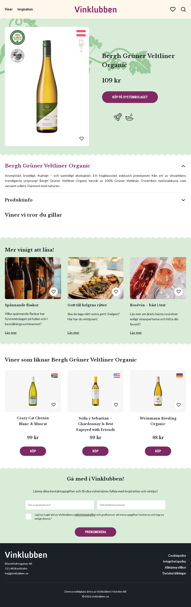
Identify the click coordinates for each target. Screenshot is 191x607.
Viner (9, 9)
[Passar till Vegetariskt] (129, 117)
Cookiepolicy (177, 555)
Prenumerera (95, 532)
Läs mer (11, 332)
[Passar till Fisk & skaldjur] (118, 117)
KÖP (33, 451)
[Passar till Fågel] (106, 117)
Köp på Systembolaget (130, 97)
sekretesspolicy (85, 514)
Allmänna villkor (175, 567)
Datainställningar (174, 573)
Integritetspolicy (174, 561)
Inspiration (25, 9)
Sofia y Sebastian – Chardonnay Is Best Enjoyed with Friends (95, 424)
